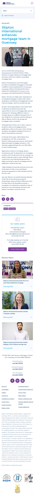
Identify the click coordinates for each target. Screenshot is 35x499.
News (5, 208)
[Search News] (2, 15)
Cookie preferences (23, 407)
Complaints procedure (8, 398)
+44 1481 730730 (17, 363)
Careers (4, 392)
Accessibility (5, 389)
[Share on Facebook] (3, 199)
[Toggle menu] (32, 3)
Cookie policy (5, 402)
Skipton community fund (25, 398)
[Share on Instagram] (7, 199)
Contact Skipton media (17, 249)
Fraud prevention (6, 405)
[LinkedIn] (22, 381)
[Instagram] (17, 381)
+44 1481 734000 (17, 375)
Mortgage (12, 208)
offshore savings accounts (16, 141)
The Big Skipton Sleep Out (25, 389)
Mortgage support (23, 386)
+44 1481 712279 (17, 369)
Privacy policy (22, 392)
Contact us (5, 395)
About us (4, 386)
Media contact (6, 408)
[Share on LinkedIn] (12, 199)
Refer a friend (22, 395)
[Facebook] (12, 381)
